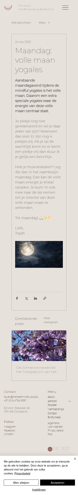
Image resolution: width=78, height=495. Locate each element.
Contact (52, 413)
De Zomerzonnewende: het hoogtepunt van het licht (36, 370)
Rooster (52, 404)
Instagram (10, 426)
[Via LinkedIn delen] (35, 298)
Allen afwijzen (21, 482)
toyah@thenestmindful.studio (21, 396)
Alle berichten (21, 22)
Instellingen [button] (39, 489)
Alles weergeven (51, 320)
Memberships (56, 409)
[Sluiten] (72, 461)
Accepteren (57, 482)
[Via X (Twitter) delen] (26, 298)
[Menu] (65, 7)
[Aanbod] (70, 401)
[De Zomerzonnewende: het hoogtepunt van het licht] (39, 345)
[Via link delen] (45, 298)
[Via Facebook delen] (17, 298)
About (51, 396)
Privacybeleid (22, 473)
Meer (42, 22)
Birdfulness (54, 417)
